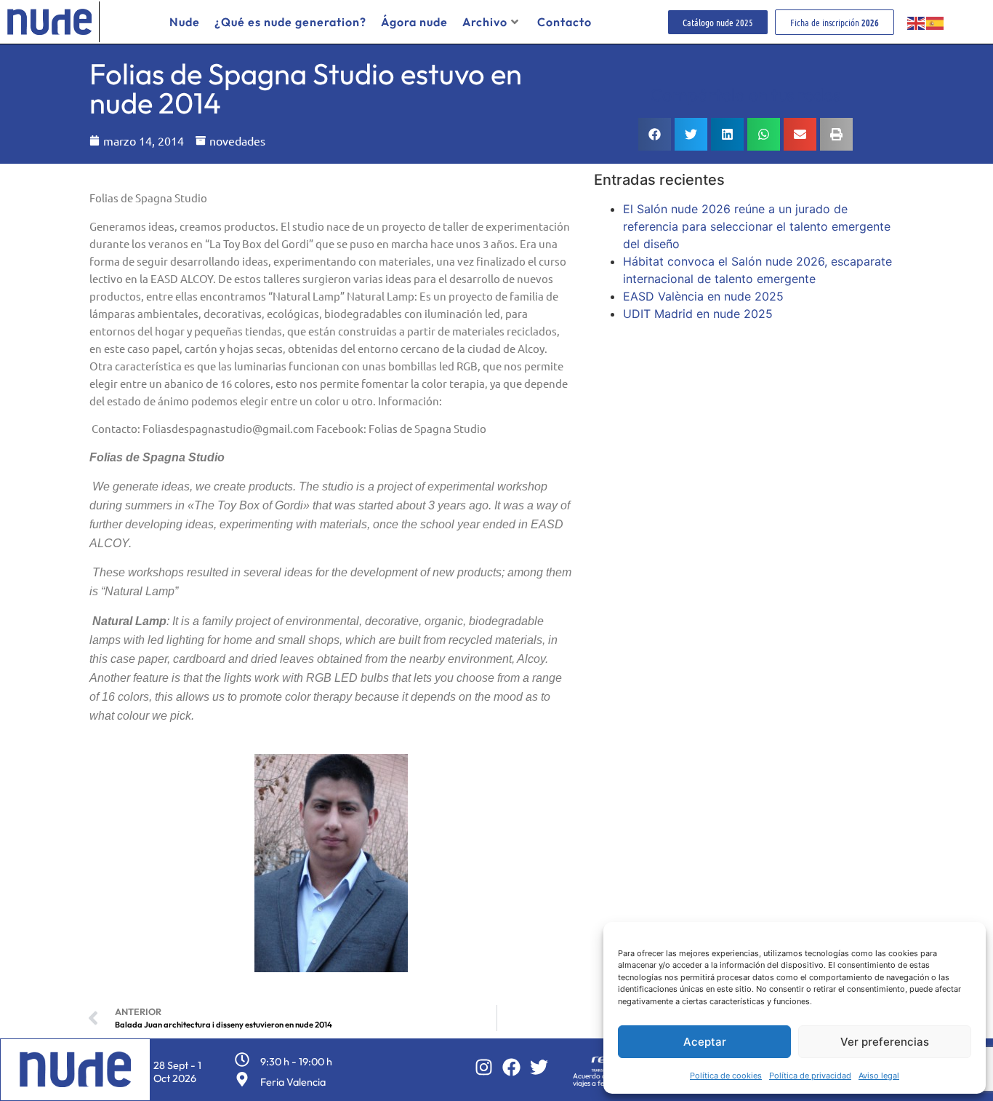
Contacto (564, 22)
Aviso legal (879, 1075)
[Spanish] (935, 22)
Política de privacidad (810, 1075)
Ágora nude (414, 22)
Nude (184, 22)
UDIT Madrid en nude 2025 (698, 313)
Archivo (484, 22)
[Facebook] (511, 1067)
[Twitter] (539, 1067)
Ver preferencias (884, 1042)
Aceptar (704, 1042)
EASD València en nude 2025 (703, 296)
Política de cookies (726, 1075)
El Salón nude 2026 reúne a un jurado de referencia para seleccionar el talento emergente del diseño (757, 226)
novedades (237, 140)
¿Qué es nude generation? (290, 22)
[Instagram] (484, 1067)
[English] (916, 22)
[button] (654, 134)
